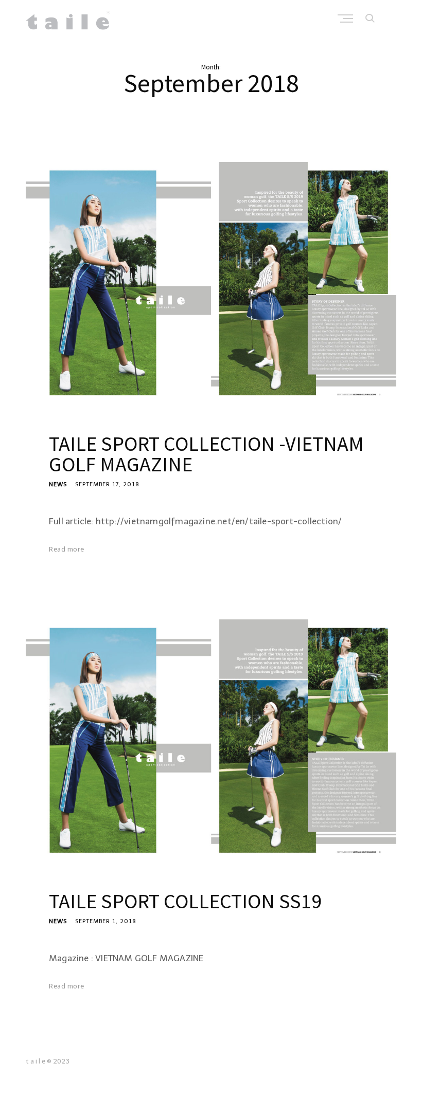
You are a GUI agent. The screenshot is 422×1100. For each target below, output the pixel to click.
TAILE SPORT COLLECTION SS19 (185, 901)
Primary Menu (346, 18)
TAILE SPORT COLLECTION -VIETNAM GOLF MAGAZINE (206, 454)
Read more (66, 549)
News (58, 484)
